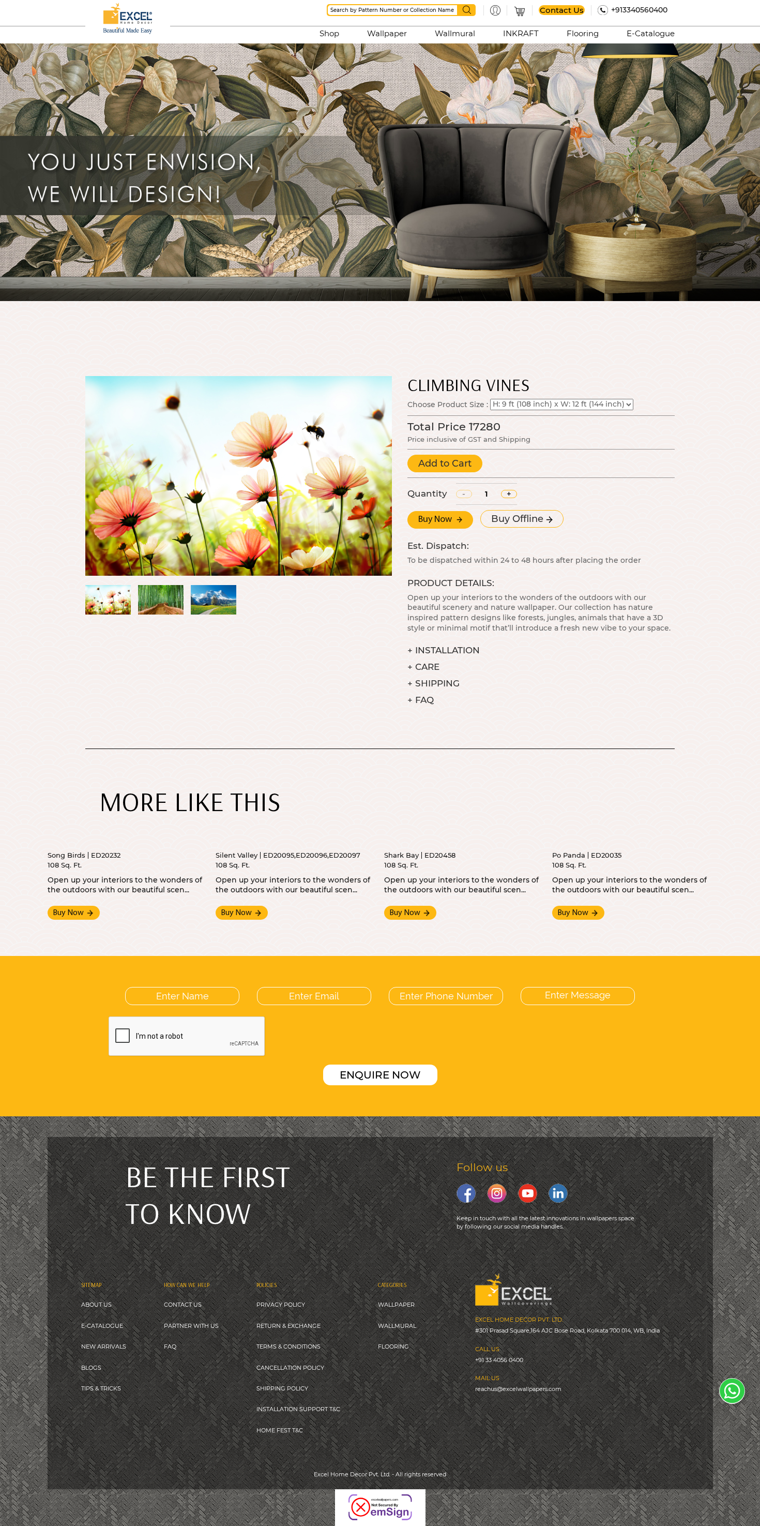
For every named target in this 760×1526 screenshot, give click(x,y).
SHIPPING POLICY (282, 1388)
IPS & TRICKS (102, 1388)
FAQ (170, 1346)
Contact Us (562, 10)
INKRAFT (521, 33)
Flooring (583, 33)
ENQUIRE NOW (380, 1075)
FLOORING (393, 1346)
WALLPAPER (396, 1304)
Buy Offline (518, 519)
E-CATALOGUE (102, 1325)
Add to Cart (445, 463)
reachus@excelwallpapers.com (518, 1389)
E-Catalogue (651, 33)
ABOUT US (96, 1304)
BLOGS (91, 1367)
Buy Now (436, 520)
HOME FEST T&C (279, 1430)
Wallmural (455, 33)
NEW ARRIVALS (103, 1346)
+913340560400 (639, 9)
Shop (329, 33)
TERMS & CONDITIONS (288, 1346)
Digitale (444, 1500)
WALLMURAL (397, 1325)
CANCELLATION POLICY (290, 1367)
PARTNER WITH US (191, 1325)
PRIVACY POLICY (280, 1304)
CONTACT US (183, 1304)
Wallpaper (387, 33)
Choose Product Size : (447, 404)
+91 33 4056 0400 (499, 1360)
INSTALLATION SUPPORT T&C (298, 1409)
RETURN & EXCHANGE (288, 1325)
